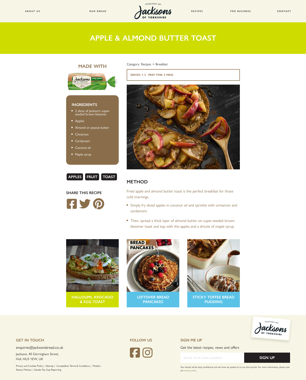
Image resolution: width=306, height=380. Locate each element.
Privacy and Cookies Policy (29, 366)
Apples (74, 176)
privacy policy (190, 370)
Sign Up (267, 357)
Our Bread (98, 11)
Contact (284, 11)
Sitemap (50, 366)
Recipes (197, 11)
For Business (240, 11)
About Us (32, 11)
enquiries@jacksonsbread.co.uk (39, 347)
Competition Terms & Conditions (73, 366)
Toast (109, 176)
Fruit (92, 176)
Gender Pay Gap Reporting (47, 369)
